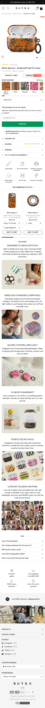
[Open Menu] (3, 8)
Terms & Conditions (17, 696)
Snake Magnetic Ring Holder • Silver (33, 216)
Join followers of (25, 599)
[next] (42, 2)
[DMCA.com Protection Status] (23, 703)
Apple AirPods (17, 13)
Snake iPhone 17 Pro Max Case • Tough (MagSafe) (12, 216)
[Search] (8, 8)
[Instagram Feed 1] (23, 614)
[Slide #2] (40, 57)
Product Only (11, 75)
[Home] (22, 8)
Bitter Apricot (12, 213)
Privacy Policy (30, 696)
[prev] (2, 2)
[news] (37, 8)
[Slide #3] (42, 57)
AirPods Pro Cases (29, 13)
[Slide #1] (38, 57)
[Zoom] (3, 57)
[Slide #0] (36, 57)
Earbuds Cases (6, 13)
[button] (10, 65)
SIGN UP (22, 124)
